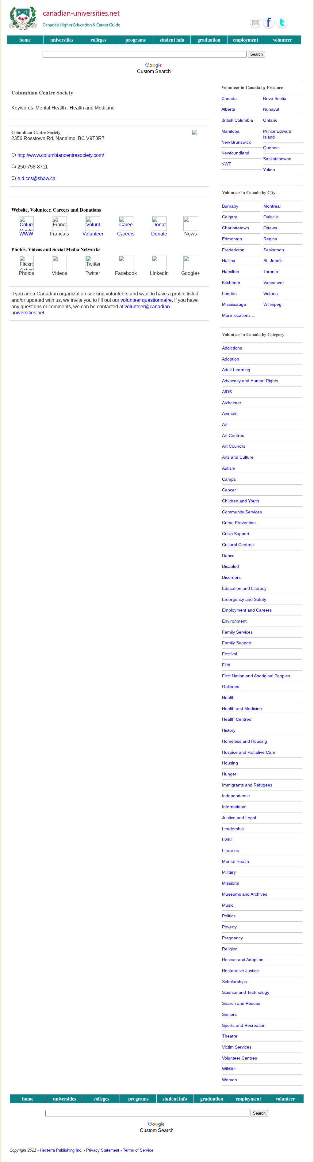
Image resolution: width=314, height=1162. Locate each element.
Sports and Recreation (244, 1025)
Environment (234, 621)
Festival (229, 653)
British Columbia (237, 120)
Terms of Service (138, 1150)
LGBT (227, 839)
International (234, 806)
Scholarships (234, 981)
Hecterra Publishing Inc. (61, 1150)
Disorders (231, 577)
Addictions (232, 348)
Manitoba (230, 131)
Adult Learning (236, 369)
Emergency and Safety (244, 599)
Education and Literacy (244, 588)
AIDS (227, 391)
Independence (236, 795)
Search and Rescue (241, 1003)
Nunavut (271, 109)
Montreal (272, 206)
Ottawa (270, 227)
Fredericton (233, 249)
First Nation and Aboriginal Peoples (256, 675)
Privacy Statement (102, 1150)
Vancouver (273, 282)
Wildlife (229, 1068)
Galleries (230, 686)
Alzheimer (231, 402)
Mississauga (234, 304)
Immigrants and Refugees (247, 785)
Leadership (233, 828)
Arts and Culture (238, 457)
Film (226, 664)
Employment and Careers (247, 610)
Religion (230, 948)
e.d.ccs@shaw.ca (36, 178)
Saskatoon (273, 249)
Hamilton (230, 271)
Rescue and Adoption (242, 959)
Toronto (270, 271)
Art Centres (233, 435)
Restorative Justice (240, 970)
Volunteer (92, 233)
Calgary (229, 216)
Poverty (229, 926)
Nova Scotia (274, 98)
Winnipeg (272, 304)
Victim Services (236, 1047)
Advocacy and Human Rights (250, 380)
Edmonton (232, 238)
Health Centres (236, 719)
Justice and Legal (239, 817)
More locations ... (238, 315)
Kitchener (231, 282)
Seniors (229, 1014)
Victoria (270, 293)
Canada (229, 98)
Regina (270, 238)
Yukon (269, 169)
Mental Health (235, 861)
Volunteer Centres (239, 1058)
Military (229, 872)
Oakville (271, 216)
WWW (26, 233)
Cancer (229, 489)
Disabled (230, 566)
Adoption (230, 359)
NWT (226, 163)
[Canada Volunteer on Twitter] (282, 27)
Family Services (237, 632)
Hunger (229, 774)
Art (225, 424)
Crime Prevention (239, 522)
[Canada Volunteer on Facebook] (269, 27)
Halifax (228, 260)
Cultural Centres (238, 544)
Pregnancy (232, 937)
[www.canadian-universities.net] (65, 28)
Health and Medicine (242, 708)
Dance (228, 555)
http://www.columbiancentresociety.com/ (60, 155)
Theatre (229, 1036)
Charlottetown (235, 227)
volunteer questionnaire (146, 300)
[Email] (255, 27)
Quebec (270, 147)
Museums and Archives (244, 894)
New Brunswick (236, 142)
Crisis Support (235, 533)
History (229, 730)
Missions (230, 883)
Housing (230, 762)
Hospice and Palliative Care (248, 752)
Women (229, 1079)
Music (227, 905)
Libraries (230, 850)
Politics (229, 915)
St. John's (272, 260)
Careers (126, 233)
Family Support (236, 642)
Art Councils (233, 446)
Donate (159, 233)
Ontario (270, 120)
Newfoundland (235, 152)
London (229, 293)
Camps (229, 479)
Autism (228, 468)
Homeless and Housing (244, 741)
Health (228, 697)
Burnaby (230, 206)
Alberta (228, 109)
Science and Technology (245, 992)
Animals (229, 413)
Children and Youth (240, 500)
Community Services (242, 511)
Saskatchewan (277, 158)
